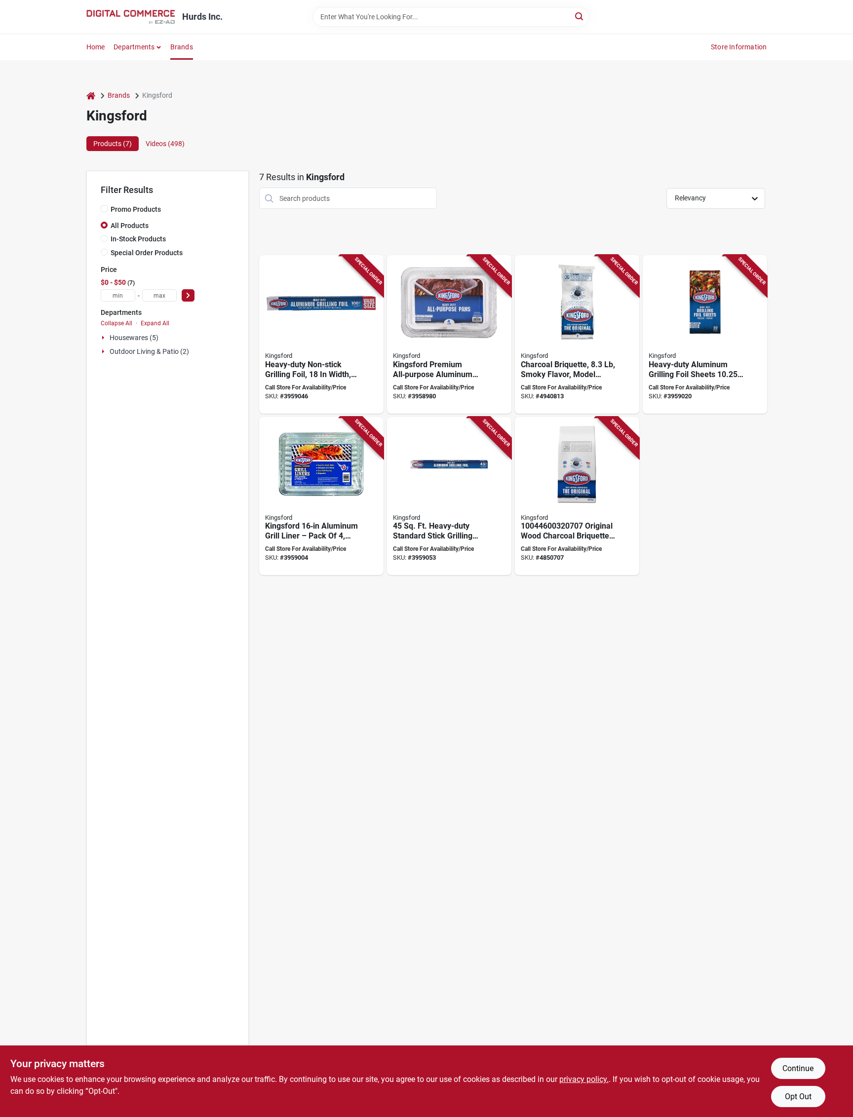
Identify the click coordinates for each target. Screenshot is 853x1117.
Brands (181, 47)
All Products (130, 225)
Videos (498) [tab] (165, 144)
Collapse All (116, 323)
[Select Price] (188, 295)
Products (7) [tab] (112, 144)
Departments (134, 47)
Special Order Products (147, 252)
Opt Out (798, 1096)
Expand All (155, 323)
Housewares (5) (134, 338)
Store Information (739, 47)
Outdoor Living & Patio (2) (149, 351)
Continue (798, 1068)
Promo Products (136, 209)
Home (95, 47)
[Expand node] (104, 338)
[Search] (580, 16)
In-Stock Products (138, 238)
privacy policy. (584, 1079)
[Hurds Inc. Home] (130, 17)
